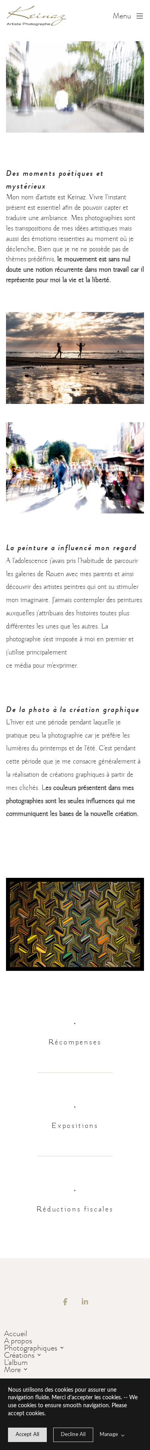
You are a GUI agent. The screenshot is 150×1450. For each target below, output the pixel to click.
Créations (19, 1355)
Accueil (15, 1333)
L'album (16, 1362)
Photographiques (30, 1347)
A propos (18, 1340)
